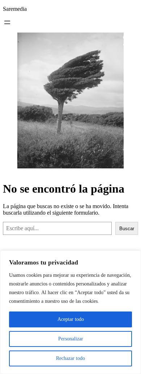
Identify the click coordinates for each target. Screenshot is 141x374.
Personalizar (70, 338)
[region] (70, 312)
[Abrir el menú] (7, 22)
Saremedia (15, 9)
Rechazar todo (70, 358)
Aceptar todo (70, 319)
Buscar (126, 228)
